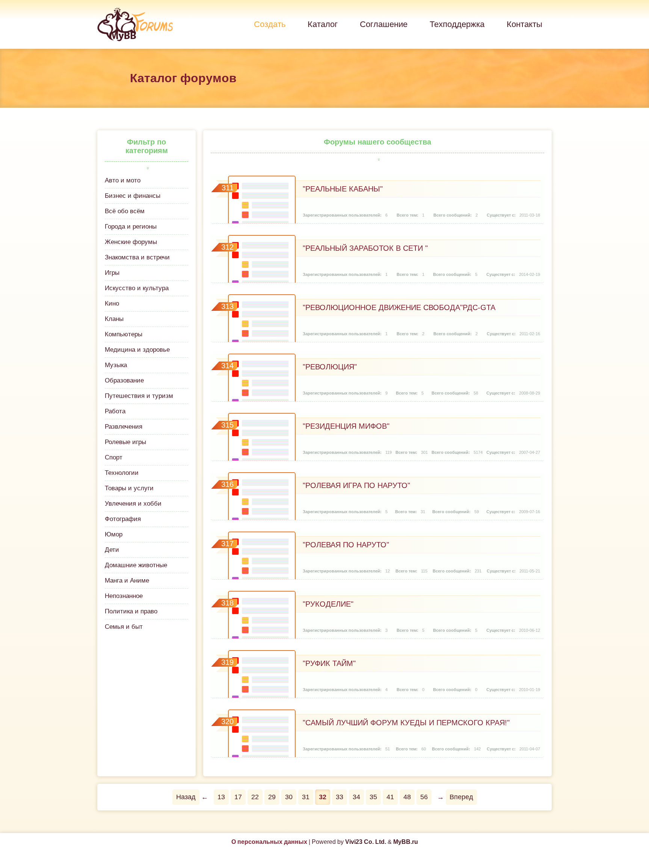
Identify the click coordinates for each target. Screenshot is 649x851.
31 (305, 797)
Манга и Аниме (127, 580)
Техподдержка (457, 24)
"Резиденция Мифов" (346, 426)
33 (339, 797)
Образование (124, 380)
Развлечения (123, 426)
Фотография (123, 519)
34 (356, 797)
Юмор (113, 534)
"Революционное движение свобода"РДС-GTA (399, 307)
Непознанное (124, 595)
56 (424, 797)
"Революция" (330, 367)
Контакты (524, 24)
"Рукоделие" (328, 604)
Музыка (116, 365)
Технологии (122, 472)
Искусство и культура (137, 288)
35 (373, 797)
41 (390, 797)
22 (255, 797)
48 (407, 797)
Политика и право (131, 611)
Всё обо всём (125, 211)
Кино (112, 303)
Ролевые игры (125, 442)
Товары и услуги (129, 488)
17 (238, 797)
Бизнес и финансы (132, 195)
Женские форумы (131, 242)
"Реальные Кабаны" (343, 189)
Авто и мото (122, 180)
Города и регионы (131, 226)
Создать (269, 24)
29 (272, 797)
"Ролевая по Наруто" (346, 545)
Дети (112, 549)
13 (221, 797)
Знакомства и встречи (137, 257)
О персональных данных (269, 842)
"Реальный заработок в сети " (365, 248)
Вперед (461, 797)
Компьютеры (123, 334)
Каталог (323, 24)
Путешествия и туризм (139, 395)
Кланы (114, 318)
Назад (186, 797)
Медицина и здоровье (137, 349)
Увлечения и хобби (133, 503)
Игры (112, 272)
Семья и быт (124, 626)
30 (289, 797)
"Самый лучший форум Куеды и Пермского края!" (406, 722)
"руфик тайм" (329, 663)
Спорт (113, 457)
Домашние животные (136, 565)
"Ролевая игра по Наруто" (356, 485)
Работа (115, 411)
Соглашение (384, 24)
